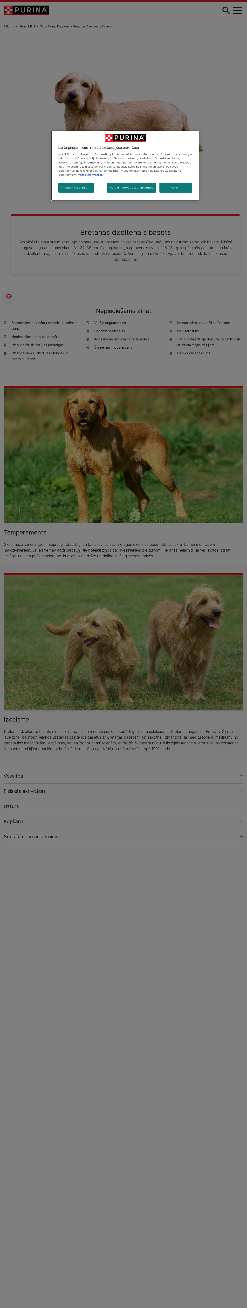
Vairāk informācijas (90, 174)
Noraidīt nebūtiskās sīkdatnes (131, 187)
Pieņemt (176, 187)
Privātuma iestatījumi (76, 187)
